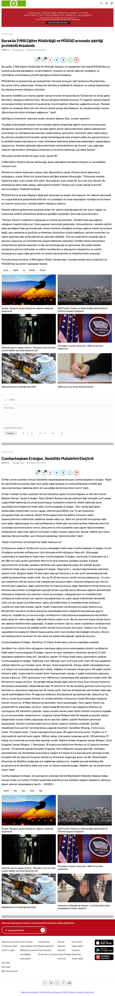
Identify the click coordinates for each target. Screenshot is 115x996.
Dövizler (61, 946)
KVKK (65, 992)
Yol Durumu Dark (9, 946)
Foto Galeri (77, 941)
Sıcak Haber (78, 958)
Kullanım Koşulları (76, 992)
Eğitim (16, 270)
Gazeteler (76, 954)
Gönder (10, 433)
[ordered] (40, 433)
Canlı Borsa (43, 941)
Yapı (41, 790)
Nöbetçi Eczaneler (29, 950)
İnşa (23, 790)
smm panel (25, 958)
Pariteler (62, 958)
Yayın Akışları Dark (29, 946)
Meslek (32, 270)
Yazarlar (76, 950)
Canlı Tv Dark (26, 941)
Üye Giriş (5, 962)
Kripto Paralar (64, 954)
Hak (15, 790)
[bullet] (45, 433)
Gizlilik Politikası (46, 992)
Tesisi (32, 790)
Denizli (6, 790)
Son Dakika (25, 954)
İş (24, 270)
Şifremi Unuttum (9, 971)
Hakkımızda (26, 992)
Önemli (43, 270)
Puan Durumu (44, 950)
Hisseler (62, 950)
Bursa (5, 270)
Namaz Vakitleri (46, 946)
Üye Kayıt (6, 967)
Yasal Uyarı (89, 992)
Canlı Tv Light (8, 950)
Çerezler (58, 992)
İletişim (35, 992)
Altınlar (61, 941)
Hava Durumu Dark (10, 941)
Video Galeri (77, 946)
